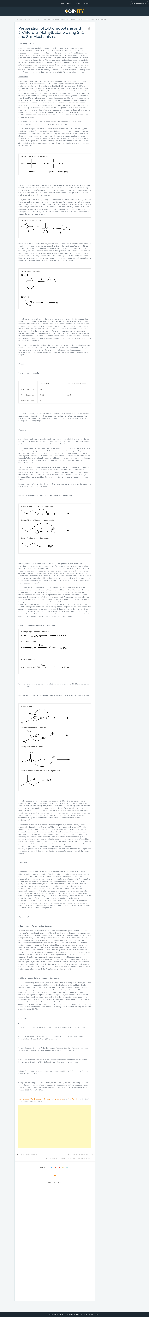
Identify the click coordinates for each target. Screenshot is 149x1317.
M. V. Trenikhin (73, 1099)
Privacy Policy (94, 1314)
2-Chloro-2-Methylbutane (67, 1158)
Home (62, 3)
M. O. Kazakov (47, 1099)
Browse (69, 3)
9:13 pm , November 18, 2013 (79, 1154)
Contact (86, 3)
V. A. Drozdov (36, 1099)
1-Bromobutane (53, 1158)
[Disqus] (55, 1216)
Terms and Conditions (79, 1314)
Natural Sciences (26, 19)
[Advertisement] (54, 1126)
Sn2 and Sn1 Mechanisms (84, 1158)
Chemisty (37, 19)
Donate (78, 3)
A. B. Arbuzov (25, 1099)
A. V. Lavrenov (58, 1099)
